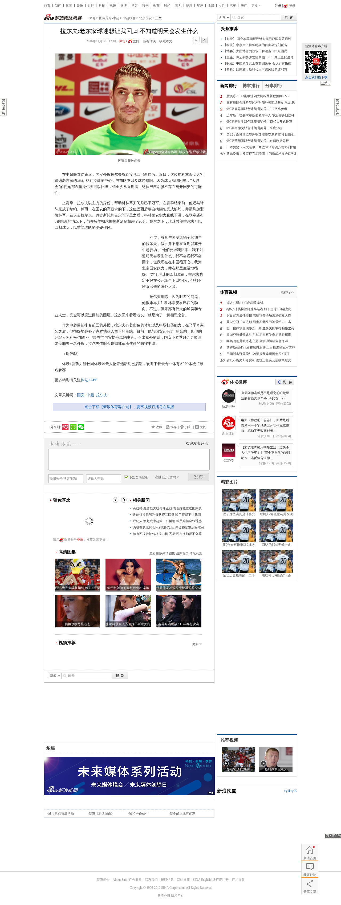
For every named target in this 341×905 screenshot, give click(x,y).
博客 (134, 5)
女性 (222, 5)
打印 (188, 427)
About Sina (120, 880)
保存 (173, 427)
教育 (156, 5)
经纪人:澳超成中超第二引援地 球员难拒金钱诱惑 (167, 521)
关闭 (325, 83)
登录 (80, 540)
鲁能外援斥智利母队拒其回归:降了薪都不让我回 (167, 515)
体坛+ (123, 41)
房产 (244, 5)
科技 (102, 5)
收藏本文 (165, 41)
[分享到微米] (65, 427)
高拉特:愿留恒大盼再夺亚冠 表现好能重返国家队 (167, 508)
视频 (112, 5)
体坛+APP (89, 380)
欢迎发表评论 (197, 443)
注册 (278, 5)
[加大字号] (204, 40)
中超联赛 (129, 18)
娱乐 (80, 5)
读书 (145, 5)
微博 (123, 5)
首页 (47, 5)
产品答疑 (238, 880)
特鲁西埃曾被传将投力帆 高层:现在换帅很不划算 (167, 534)
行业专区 (290, 791)
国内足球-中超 (109, 18)
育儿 (178, 5)
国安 (80, 395)
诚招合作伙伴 (138, 814)
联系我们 (151, 880)
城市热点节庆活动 (61, 814)
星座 (200, 5)
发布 (198, 477)
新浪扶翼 (226, 791)
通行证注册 (221, 880)
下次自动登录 (138, 477)
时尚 (167, 5)
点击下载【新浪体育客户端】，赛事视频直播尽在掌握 (129, 407)
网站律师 (183, 880)
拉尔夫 (101, 395)
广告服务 (135, 880)
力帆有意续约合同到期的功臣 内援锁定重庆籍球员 (168, 527)
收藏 (211, 5)
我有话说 (149, 41)
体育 (69, 5)
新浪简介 (103, 880)
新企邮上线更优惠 (182, 814)
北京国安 (145, 18)
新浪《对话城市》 (101, 814)
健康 (189, 5)
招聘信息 (167, 880)
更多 (254, 5)
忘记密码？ (171, 477)
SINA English (202, 880)
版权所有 (177, 896)
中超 (90, 395)
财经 (91, 5)
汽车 (233, 5)
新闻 (58, 5)
